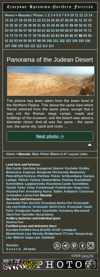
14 (90, 15)
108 (14, 46)
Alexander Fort (17, 203)
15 (6, 20)
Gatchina (29, 168)
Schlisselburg (72, 176)
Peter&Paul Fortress (21, 176)
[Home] (50, 9)
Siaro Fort (13, 214)
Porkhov (43, 176)
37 (20, 25)
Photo (38, 15)
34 (6, 25)
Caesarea (86, 191)
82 (53, 36)
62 (48, 31)
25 (53, 20)
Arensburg (34, 191)
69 (80, 31)
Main (35, 154)
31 (80, 20)
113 (44, 46)
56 (20, 31)
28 (66, 20)
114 (51, 46)
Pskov (55, 176)
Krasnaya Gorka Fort (57, 203)
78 (34, 36)
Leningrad (69, 230)
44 (53, 25)
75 (20, 36)
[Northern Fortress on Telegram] (65, 248)
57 (25, 31)
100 (49, 41)
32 (85, 20)
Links (84, 154)
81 (48, 36)
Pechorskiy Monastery (68, 172)
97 (34, 41)
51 (85, 25)
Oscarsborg (44, 214)
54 (11, 31)
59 (34, 31)
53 (6, 31)
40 (34, 25)
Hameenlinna (51, 180)
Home (9, 15)
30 (76, 20)
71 (90, 31)
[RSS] (57, 248)
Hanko (36, 210)
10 (72, 15)
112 (38, 46)
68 (76, 31)
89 (85, 36)
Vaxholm (28, 214)
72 (6, 36)
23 (43, 20)
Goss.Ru (88, 256)
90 (90, 36)
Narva (47, 191)
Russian (12, 245)
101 (55, 41)
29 (71, 20)
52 (90, 25)
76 (25, 36)
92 (11, 41)
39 (30, 25)
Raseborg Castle (58, 184)
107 (7, 46)
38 (25, 25)
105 (81, 41)
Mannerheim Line (18, 234)
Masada (24, 15)
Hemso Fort (14, 222)
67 (71, 31)
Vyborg (35, 180)
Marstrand (81, 210)
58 (30, 31)
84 (62, 36)
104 (74, 41)
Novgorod (44, 172)
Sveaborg (66, 210)
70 (85, 31)
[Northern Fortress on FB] (82, 248)
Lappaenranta (35, 184)
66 (66, 31)
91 (6, 41)
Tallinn (57, 191)
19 (25, 20)
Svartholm (49, 210)
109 (20, 46)
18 (20, 20)
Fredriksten (63, 187)
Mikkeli (18, 237)
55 (16, 31)
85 (66, 36)
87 (76, 36)
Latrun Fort (31, 195)
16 (11, 20)
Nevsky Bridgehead (47, 234)
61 (43, 31)
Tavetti (11, 187)
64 (57, 31)
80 (43, 36)
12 (81, 15)
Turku (21, 187)
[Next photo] (51, 94)
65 (62, 31)
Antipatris (71, 191)
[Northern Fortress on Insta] (90, 248)
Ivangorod (44, 168)
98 (39, 41)
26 (57, 20)
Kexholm (71, 168)
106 (87, 41)
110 (26, 46)
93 (16, 41)
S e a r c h (13, 249)
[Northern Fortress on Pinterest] (74, 248)
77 (30, 36)
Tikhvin (23, 180)
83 (57, 36)
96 (30, 41)
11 (76, 15)
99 (43, 41)
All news (29, 249)
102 (62, 41)
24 (48, 20)
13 (85, 15)
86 (71, 36)
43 (48, 25)
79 (39, 36)
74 (16, 36)
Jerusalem (14, 195)
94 (20, 41)
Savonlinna (80, 184)
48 (71, 25)
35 (11, 25)
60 (39, 31)
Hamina (67, 180)
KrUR (56, 230)
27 (62, 20)
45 (57, 25)
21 (34, 20)
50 (80, 25)
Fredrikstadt (45, 187)
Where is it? (58, 154)
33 (90, 20)
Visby (31, 187)
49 (76, 25)
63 (53, 31)
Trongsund (22, 210)
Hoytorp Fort (15, 191)
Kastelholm (83, 180)
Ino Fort (34, 203)
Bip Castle (13, 168)
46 (62, 25)
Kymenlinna (15, 184)
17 (16, 20)
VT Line (68, 234)
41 (39, 25)
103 (68, 41)
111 (32, 46)
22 (39, 20)
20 (30, 20)
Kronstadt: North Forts (50, 207)
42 (43, 25)
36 (16, 25)
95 (25, 41)
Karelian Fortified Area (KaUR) (28, 230)
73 (11, 36)
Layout (73, 154)
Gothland (47, 237)
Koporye (29, 172)
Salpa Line (32, 237)
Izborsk (58, 168)
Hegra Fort (81, 187)
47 (66, 25)
